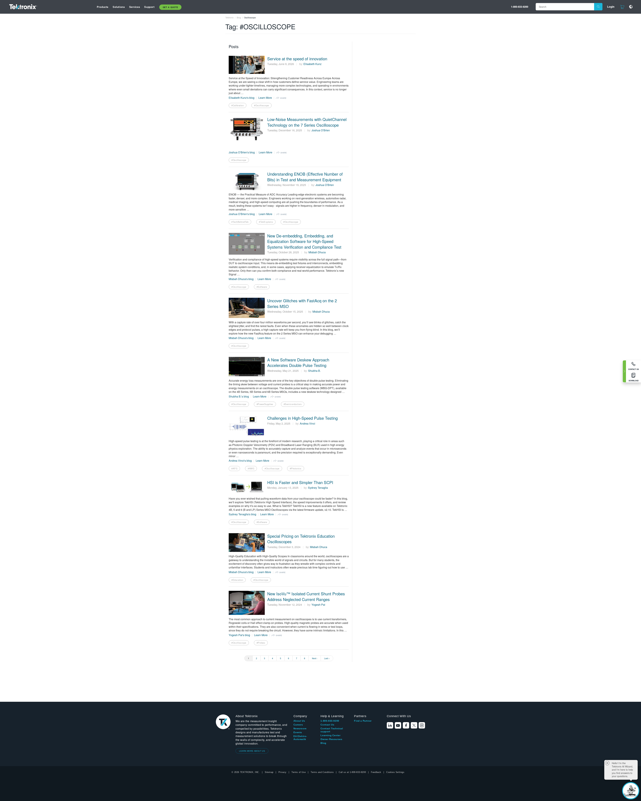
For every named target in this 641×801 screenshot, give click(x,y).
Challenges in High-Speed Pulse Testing (302, 418)
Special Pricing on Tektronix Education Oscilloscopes (301, 538)
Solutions (119, 7)
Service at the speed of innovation (297, 58)
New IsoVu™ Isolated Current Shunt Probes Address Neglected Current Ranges (306, 596)
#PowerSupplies (265, 404)
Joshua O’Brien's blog (242, 152)
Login (610, 7)
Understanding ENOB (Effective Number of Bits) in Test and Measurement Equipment (305, 176)
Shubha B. (314, 371)
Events (297, 732)
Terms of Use (298, 772)
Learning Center (330, 735)
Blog (323, 743)
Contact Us (327, 724)
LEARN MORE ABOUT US (252, 750)
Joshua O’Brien (320, 130)
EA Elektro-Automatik (300, 738)
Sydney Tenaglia (318, 488)
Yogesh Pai (318, 605)
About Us (299, 720)
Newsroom (299, 728)
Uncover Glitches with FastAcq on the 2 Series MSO (302, 303)
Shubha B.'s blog (239, 396)
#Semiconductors (293, 404)
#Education (237, 579)
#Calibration (237, 105)
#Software (262, 286)
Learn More (265, 98)
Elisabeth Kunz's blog (241, 98)
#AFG (234, 468)
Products (102, 7)
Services (134, 7)
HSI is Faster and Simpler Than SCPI (300, 482)
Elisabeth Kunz (312, 64)
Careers (298, 724)
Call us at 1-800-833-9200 (352, 772)
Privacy (282, 772)
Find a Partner (362, 720)
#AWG (251, 468)
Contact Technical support (331, 730)
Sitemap (269, 772)
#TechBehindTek (240, 221)
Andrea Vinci (307, 423)
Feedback (376, 772)
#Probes (261, 642)
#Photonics (295, 468)
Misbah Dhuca (317, 252)
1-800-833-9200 (519, 7)
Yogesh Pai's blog (239, 635)
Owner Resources (331, 739)
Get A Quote (170, 7)
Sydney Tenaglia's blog (242, 514)
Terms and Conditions (322, 772)
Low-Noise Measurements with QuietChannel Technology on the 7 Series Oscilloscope (307, 122)
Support (149, 7)
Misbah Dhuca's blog (241, 279)
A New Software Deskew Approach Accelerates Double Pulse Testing (298, 362)
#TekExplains (266, 221)
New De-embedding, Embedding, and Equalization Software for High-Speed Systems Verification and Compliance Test (304, 241)
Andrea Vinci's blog (240, 460)
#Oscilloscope (261, 105)
